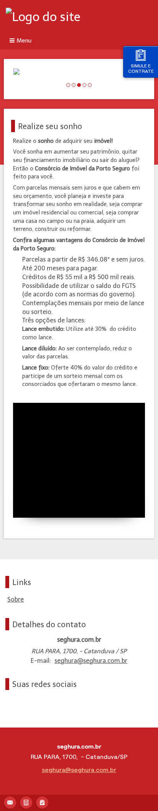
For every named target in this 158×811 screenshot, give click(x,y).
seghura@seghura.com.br (90, 660)
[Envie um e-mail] (10, 802)
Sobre (15, 599)
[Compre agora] (42, 802)
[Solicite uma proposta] (26, 802)
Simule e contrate (141, 68)
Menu (23, 40)
